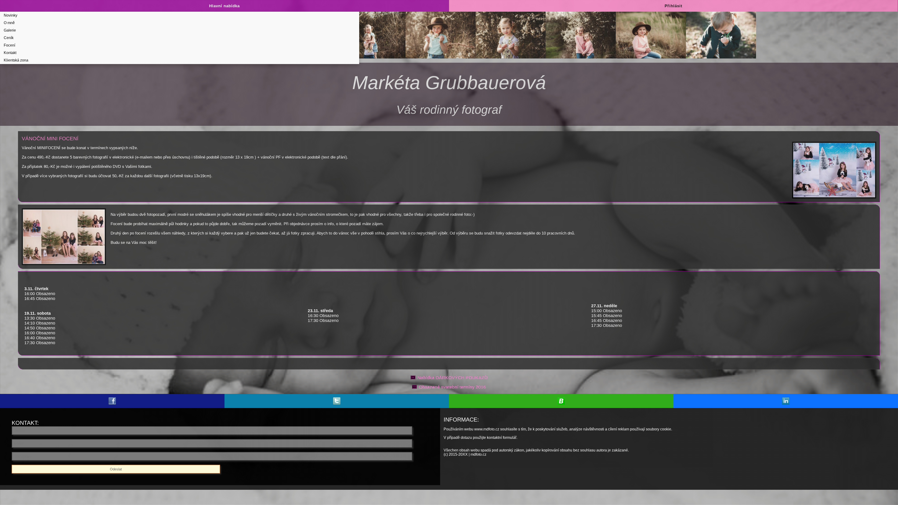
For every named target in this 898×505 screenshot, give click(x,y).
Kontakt (10, 53)
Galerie (10, 30)
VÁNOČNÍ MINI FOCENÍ (50, 138)
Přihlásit (673, 6)
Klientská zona (16, 60)
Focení (9, 45)
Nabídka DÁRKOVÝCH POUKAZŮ (452, 377)
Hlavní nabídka (224, 6)
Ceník (9, 38)
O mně (9, 23)
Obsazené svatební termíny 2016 (452, 387)
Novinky (10, 15)
